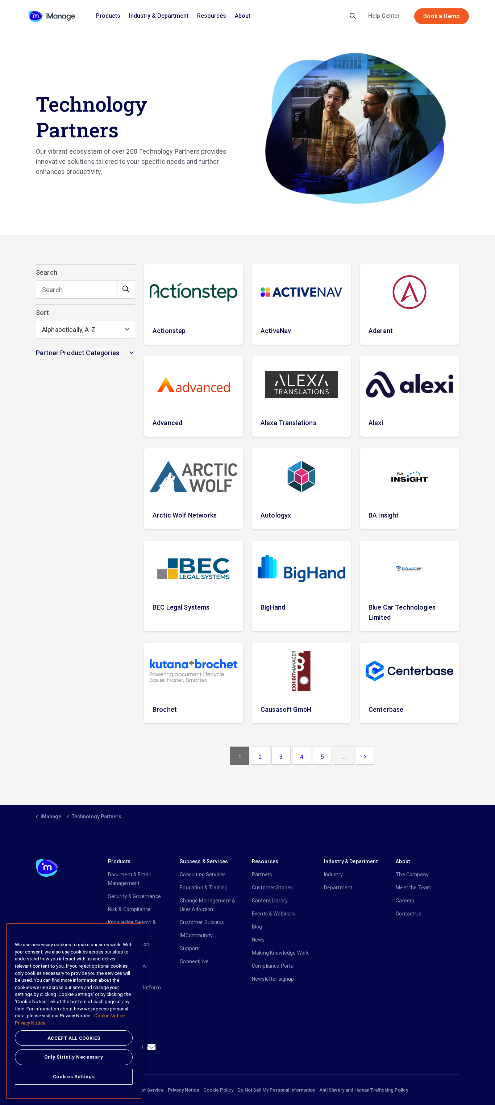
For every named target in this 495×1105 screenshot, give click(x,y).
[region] (74, 1011)
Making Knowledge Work (280, 953)
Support (189, 948)
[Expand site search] (352, 16)
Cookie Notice (109, 1016)
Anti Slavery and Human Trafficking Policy (363, 1090)
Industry (333, 874)
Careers (405, 900)
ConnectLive (194, 961)
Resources (211, 15)
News (258, 940)
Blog (257, 927)
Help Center (384, 15)
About (242, 15)
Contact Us (408, 914)
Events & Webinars (273, 914)
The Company (412, 874)
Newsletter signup (273, 979)
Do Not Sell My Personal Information (276, 1090)
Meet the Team (414, 887)
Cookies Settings (74, 1076)
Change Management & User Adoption (207, 905)
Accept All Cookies (73, 1038)
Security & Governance (134, 896)
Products (108, 15)
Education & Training (204, 887)
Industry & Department (158, 15)
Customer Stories (272, 887)
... (344, 757)
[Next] (365, 756)
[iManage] (51, 16)
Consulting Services (203, 874)
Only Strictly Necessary (73, 1057)
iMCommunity (196, 935)
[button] (126, 290)
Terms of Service (145, 1090)
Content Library (270, 900)
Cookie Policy (218, 1090)
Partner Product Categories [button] (77, 353)
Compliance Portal (273, 966)
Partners (262, 874)
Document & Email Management (129, 879)
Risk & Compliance (129, 909)
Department (338, 887)
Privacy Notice (183, 1090)
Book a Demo (441, 16)
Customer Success (202, 922)
